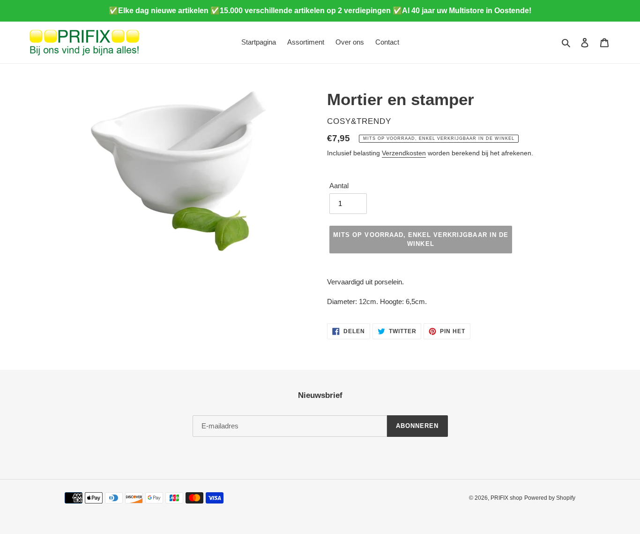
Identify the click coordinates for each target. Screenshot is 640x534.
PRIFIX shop (506, 498)
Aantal (339, 186)
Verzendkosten (404, 153)
